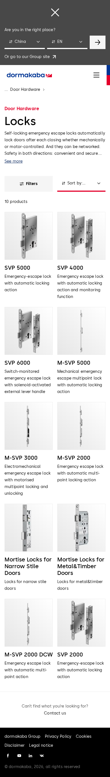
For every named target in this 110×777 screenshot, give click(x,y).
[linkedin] (30, 756)
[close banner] (55, 12)
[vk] (42, 756)
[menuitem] (29, 75)
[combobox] (25, 42)
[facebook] (8, 756)
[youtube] (19, 756)
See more (14, 161)
